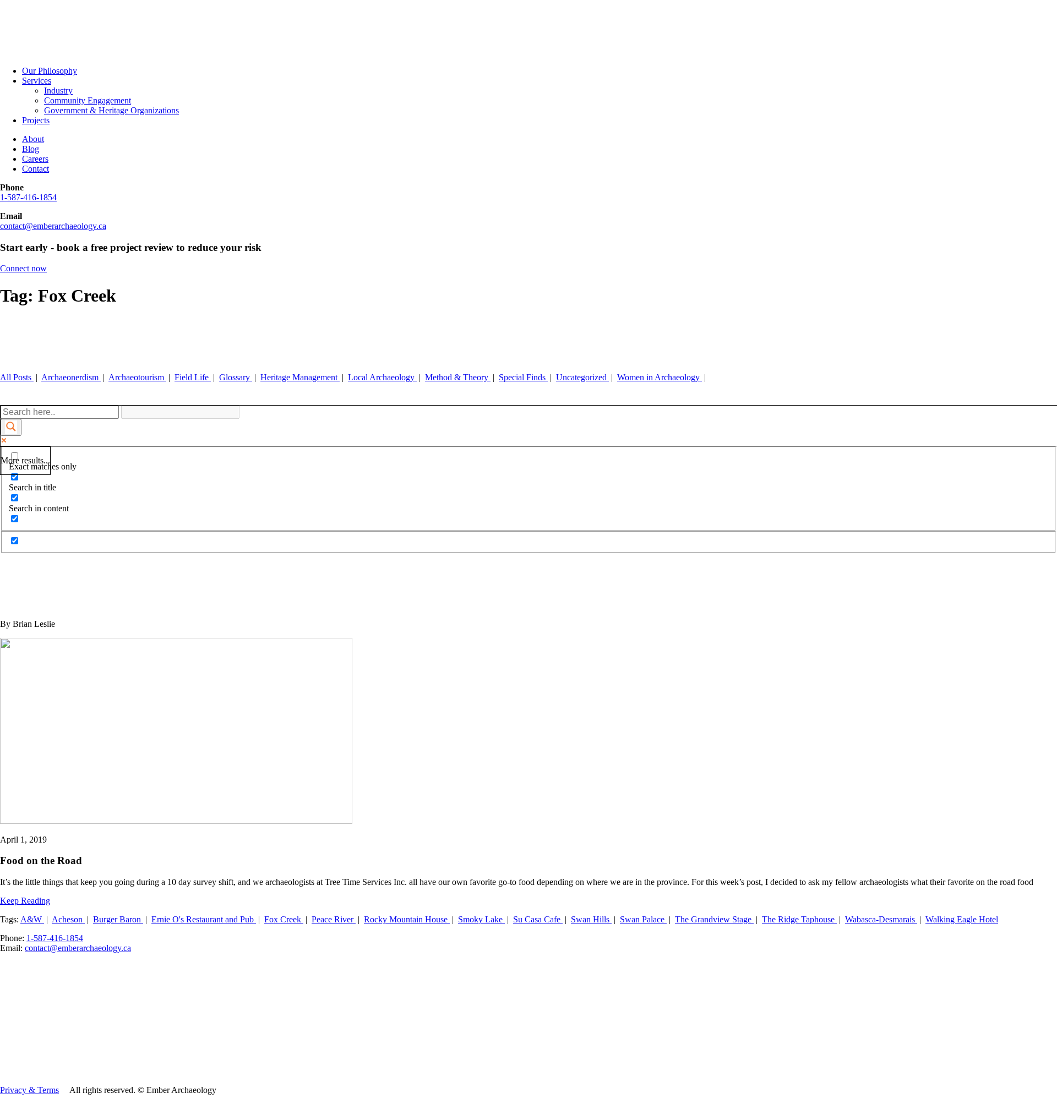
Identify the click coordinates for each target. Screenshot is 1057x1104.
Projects (36, 120)
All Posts (17, 377)
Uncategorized (582, 377)
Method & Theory (458, 377)
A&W (32, 919)
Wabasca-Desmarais (881, 919)
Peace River (334, 919)
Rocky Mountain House (407, 919)
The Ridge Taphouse (799, 919)
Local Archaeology (382, 377)
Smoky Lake (481, 919)
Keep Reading (25, 900)
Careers (35, 158)
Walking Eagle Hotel (961, 919)
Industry (58, 90)
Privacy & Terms (29, 1090)
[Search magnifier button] (11, 427)
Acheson (68, 919)
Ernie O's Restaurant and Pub (203, 919)
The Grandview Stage (714, 919)
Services (36, 80)
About (33, 139)
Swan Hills (591, 919)
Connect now (23, 268)
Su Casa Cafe (538, 919)
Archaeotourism (137, 377)
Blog (30, 149)
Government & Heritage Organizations (111, 110)
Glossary (235, 377)
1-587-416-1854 (28, 197)
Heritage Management (300, 377)
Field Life (193, 377)
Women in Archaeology (659, 377)
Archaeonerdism (71, 377)
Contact (35, 168)
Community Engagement (87, 100)
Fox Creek (283, 919)
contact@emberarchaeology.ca (53, 226)
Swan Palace (643, 919)
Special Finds (523, 377)
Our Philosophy (49, 70)
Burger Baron (118, 919)
